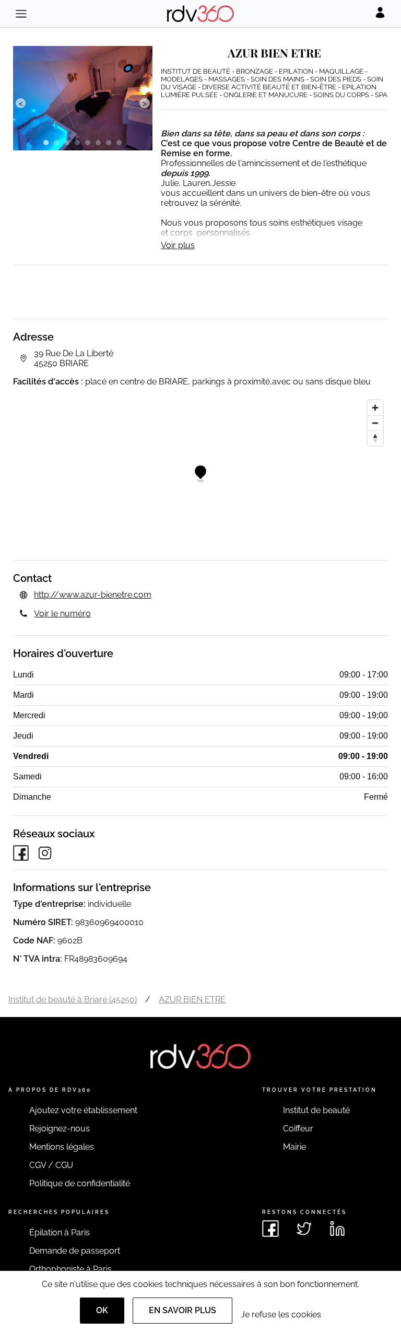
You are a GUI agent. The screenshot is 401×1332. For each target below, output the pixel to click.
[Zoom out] (375, 422)
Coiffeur (298, 1129)
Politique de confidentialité (79, 1183)
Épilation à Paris (59, 1232)
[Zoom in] (375, 407)
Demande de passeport (74, 1251)
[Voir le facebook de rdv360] (270, 1228)
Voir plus (178, 245)
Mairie (294, 1147)
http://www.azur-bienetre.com (92, 595)
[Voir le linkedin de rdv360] (337, 1228)
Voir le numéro (62, 613)
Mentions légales (61, 1147)
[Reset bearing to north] (375, 438)
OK (102, 1310)
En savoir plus (182, 1310)
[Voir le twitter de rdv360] (304, 1228)
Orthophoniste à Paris (70, 1269)
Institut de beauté (316, 1110)
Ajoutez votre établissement (83, 1110)
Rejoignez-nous (59, 1129)
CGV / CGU (51, 1165)
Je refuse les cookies (281, 1314)
